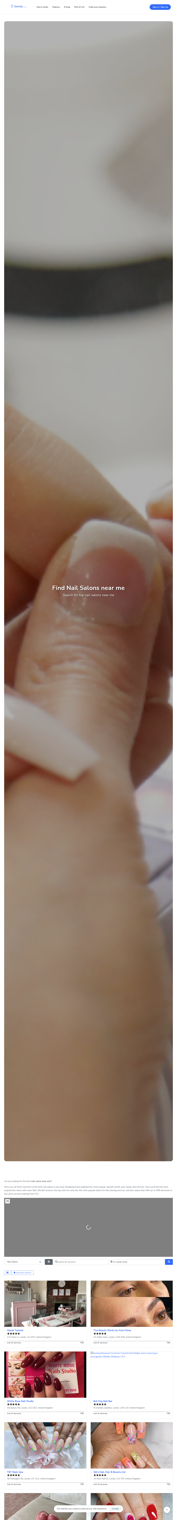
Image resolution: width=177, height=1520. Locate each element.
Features (56, 7)
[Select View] (7, 1273)
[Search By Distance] (49, 1262)
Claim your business (97, 7)
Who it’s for (79, 7)
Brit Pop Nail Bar (102, 1401)
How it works (42, 7)
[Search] (169, 1262)
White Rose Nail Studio (20, 1401)
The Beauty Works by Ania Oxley (112, 1330)
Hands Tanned (15, 1330)
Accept (115, 1508)
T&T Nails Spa (15, 1472)
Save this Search (23, 1272)
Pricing (67, 7)
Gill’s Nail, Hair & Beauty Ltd (109, 1472)
